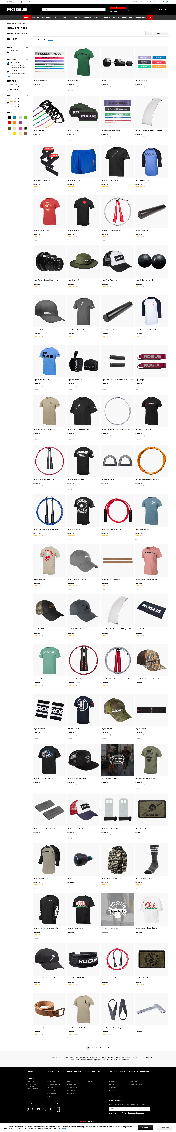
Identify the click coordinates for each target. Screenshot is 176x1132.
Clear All (50, 40)
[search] (74, 9)
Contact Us (144, 2)
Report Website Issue (52, 1093)
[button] (104, 9)
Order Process (50, 1087)
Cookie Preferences (72, 1093)
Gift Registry (91, 1078)
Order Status (154, 2)
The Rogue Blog (113, 1084)
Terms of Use (70, 1078)
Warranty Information (73, 1087)
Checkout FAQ (50, 1078)
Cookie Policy (71, 1090)
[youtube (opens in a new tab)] (38, 1109)
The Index (111, 1075)
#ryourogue (112, 1081)
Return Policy (112, 1115)
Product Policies (71, 1084)
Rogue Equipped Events (135, 1084)
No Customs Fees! (117, 8)
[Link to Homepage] (17, 9)
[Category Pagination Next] (113, 1047)
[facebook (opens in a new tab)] (33, 1109)
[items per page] (148, 33)
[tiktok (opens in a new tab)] (50, 1109)
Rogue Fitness (21, 23)
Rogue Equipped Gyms (115, 1078)
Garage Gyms (112, 1087)
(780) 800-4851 (30, 1081)
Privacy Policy (71, 1075)
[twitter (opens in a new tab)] (44, 1109)
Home (9, 23)
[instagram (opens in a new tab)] (27, 1109)
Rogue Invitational (134, 1075)
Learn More (65, 1129)
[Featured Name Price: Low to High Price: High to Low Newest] (160, 33)
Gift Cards (136, 2)
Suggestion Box (51, 1090)
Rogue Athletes (133, 1081)
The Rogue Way (30, 1075)
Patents (69, 1081)
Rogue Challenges (134, 1078)
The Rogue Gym (113, 1090)
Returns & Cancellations (53, 1084)
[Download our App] (58, 1109)
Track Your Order (51, 1081)
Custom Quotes (51, 1075)
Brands (14, 23)
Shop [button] (26, 18)
